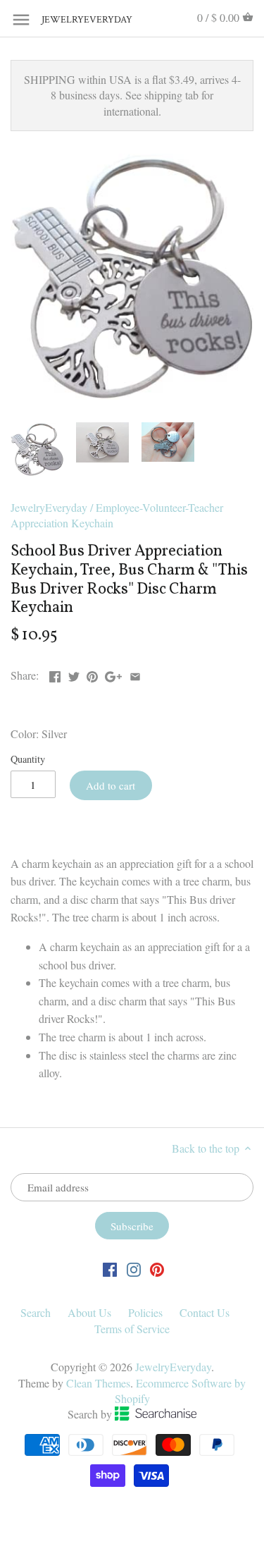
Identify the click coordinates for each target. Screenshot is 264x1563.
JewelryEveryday (77, 20)
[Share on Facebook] (55, 673)
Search (35, 1312)
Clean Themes (98, 1382)
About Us (89, 1312)
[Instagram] (134, 1269)
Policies (145, 1312)
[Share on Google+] (113, 673)
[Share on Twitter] (74, 673)
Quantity (28, 759)
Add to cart (110, 785)
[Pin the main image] (92, 673)
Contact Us (205, 1312)
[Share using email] (135, 673)
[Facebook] (110, 1269)
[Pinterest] (157, 1269)
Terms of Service (132, 1328)
